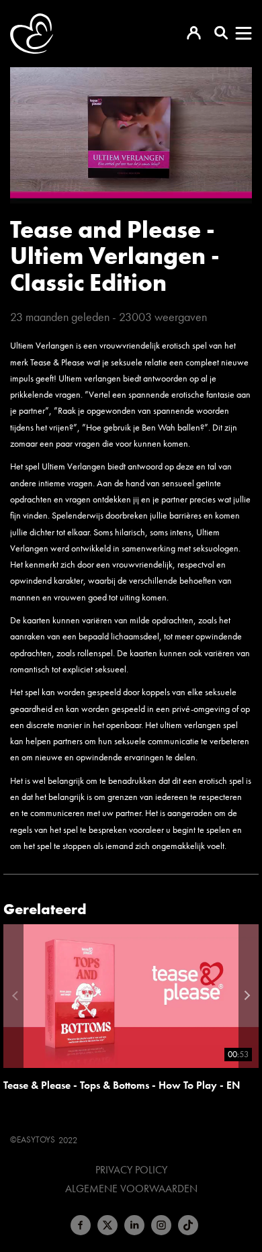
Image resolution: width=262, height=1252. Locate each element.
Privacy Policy (131, 1170)
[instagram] (161, 1225)
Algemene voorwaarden (131, 1189)
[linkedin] (134, 1225)
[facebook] (81, 1225)
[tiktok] (188, 1225)
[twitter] (107, 1225)
